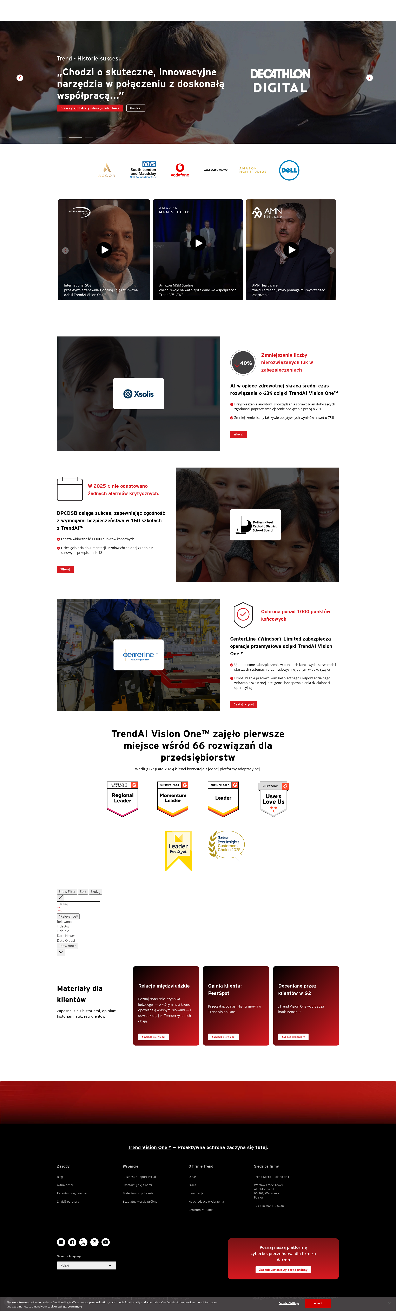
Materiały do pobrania (138, 1193)
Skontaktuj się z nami (137, 1185)
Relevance (65, 921)
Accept (318, 1303)
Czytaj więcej (242, 703)
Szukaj (95, 891)
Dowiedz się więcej (153, 1037)
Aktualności (65, 1185)
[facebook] (72, 1242)
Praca (192, 1185)
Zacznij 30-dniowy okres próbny (282, 1268)
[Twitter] (83, 1242)
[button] (62, 137)
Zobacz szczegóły (291, 1036)
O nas (193, 1177)
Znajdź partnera (68, 1201)
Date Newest (67, 935)
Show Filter (67, 891)
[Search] (198, 910)
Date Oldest (66, 940)
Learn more (75, 1306)
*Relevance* (68, 916)
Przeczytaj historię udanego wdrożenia (88, 107)
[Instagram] (94, 1242)
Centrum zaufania (201, 1210)
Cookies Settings (289, 1303)
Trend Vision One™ (149, 1147)
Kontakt (136, 108)
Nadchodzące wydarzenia (206, 1201)
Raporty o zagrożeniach (73, 1193)
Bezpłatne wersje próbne (140, 1201)
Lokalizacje (196, 1193)
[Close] (389, 1303)
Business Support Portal (139, 1177)
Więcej (237, 433)
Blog (60, 1177)
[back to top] (61, 953)
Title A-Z (63, 926)
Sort (83, 891)
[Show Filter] (60, 898)
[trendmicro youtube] (105, 1242)
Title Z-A (63, 931)
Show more (67, 946)
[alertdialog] (198, 1303)
